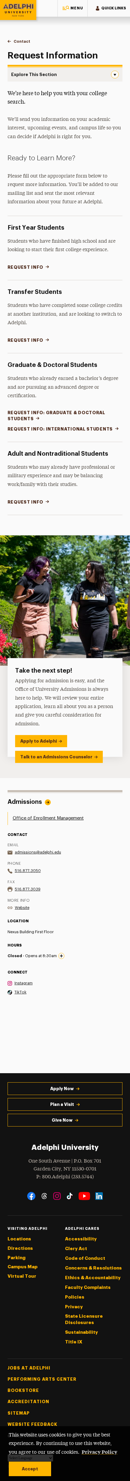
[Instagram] (57, 1196)
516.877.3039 (28, 889)
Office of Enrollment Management (48, 818)
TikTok (21, 992)
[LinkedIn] (99, 1196)
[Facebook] (31, 1196)
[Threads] (44, 1196)
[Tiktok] (69, 1196)
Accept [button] (30, 1469)
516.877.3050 (28, 871)
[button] (72, 8)
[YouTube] (84, 1196)
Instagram (24, 983)
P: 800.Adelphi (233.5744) (65, 1177)
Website (22, 908)
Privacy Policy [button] (99, 1451)
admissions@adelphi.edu (38, 852)
